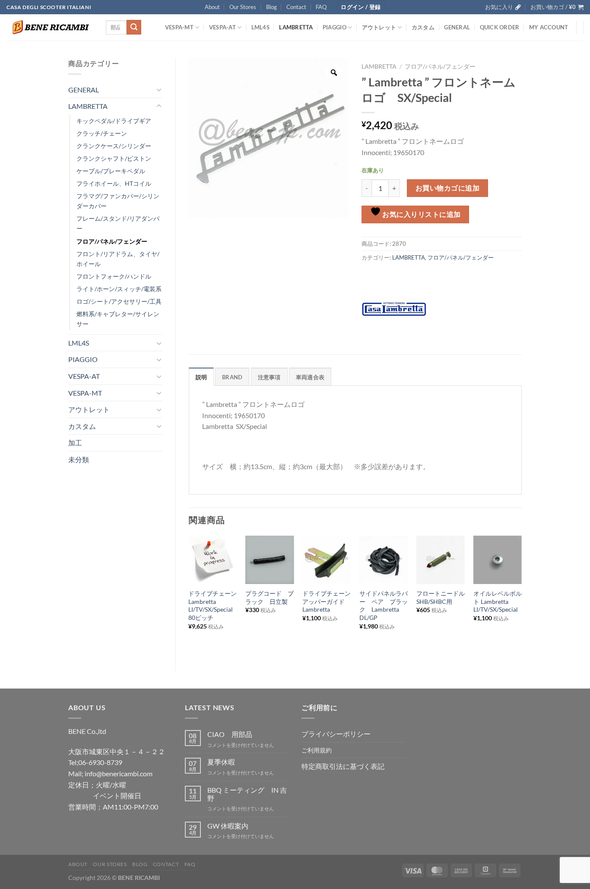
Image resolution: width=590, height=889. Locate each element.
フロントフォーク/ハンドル (113, 276)
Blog (271, 6)
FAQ (321, 6)
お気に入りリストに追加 (421, 214)
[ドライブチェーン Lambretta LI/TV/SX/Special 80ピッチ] (212, 560)
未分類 (78, 459)
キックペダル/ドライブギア (113, 120)
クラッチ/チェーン (101, 133)
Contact (296, 6)
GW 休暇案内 (227, 826)
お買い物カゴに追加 (447, 188)
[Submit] (134, 27)
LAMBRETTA (296, 27)
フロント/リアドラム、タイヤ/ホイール (117, 258)
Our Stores (242, 6)
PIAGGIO (334, 27)
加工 (75, 442)
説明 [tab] (201, 377)
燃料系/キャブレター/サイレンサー (117, 318)
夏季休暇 (221, 762)
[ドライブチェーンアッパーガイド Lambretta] (326, 560)
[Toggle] (158, 89)
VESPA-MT (179, 27)
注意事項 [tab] (269, 377)
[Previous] (189, 596)
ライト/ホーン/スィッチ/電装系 (119, 288)
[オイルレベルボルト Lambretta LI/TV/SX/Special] (497, 560)
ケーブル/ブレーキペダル (110, 171)
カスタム (423, 27)
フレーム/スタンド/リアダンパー (117, 223)
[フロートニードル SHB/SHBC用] (440, 560)
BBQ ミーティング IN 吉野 (247, 794)
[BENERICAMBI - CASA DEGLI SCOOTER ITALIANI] (49, 27)
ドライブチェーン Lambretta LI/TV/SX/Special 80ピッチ (212, 605)
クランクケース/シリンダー (113, 145)
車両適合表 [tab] (310, 377)
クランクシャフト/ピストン (113, 158)
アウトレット (379, 27)
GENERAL (457, 27)
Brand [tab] (232, 377)
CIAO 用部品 (229, 734)
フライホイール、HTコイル (113, 183)
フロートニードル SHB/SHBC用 (440, 597)
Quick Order (500, 27)
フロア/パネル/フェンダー (111, 241)
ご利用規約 (316, 750)
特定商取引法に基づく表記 (342, 766)
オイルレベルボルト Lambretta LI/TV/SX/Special (497, 601)
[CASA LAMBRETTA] (394, 308)
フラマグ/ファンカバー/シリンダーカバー (117, 201)
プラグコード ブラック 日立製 (269, 597)
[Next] (521, 596)
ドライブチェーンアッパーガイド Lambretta (326, 601)
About (212, 6)
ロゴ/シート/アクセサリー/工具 (119, 301)
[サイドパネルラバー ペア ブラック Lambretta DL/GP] (383, 560)
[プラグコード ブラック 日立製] (269, 560)
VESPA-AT (222, 27)
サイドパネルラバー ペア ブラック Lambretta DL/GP (383, 605)
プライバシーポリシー (336, 734)
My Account (548, 27)
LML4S (260, 27)
